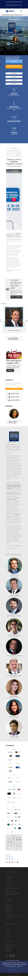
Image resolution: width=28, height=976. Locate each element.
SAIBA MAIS (10, 370)
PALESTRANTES (14, 76)
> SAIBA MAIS (20, 965)
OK (14, 968)
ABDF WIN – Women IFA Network (13, 888)
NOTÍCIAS (8, 933)
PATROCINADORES (14, 83)
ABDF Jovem (8, 890)
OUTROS (7, 918)
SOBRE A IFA (8, 881)
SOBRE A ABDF (9, 876)
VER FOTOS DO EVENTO (15, 66)
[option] (14, 320)
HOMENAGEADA (14, 80)
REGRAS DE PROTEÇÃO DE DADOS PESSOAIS (9, 856)
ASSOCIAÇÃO (8, 878)
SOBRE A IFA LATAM (10, 883)
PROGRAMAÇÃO (14, 73)
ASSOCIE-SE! (18, 296)
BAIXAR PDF (15, 388)
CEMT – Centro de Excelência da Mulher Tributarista (13, 894)
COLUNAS (8, 935)
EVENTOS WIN (8, 909)
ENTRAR (15, 61)
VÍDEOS (7, 928)
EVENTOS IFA (8, 906)
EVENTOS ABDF (9, 904)
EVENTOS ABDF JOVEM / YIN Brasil (13, 916)
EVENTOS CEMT (9, 911)
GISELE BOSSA (14, 332)
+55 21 (10, 954)
